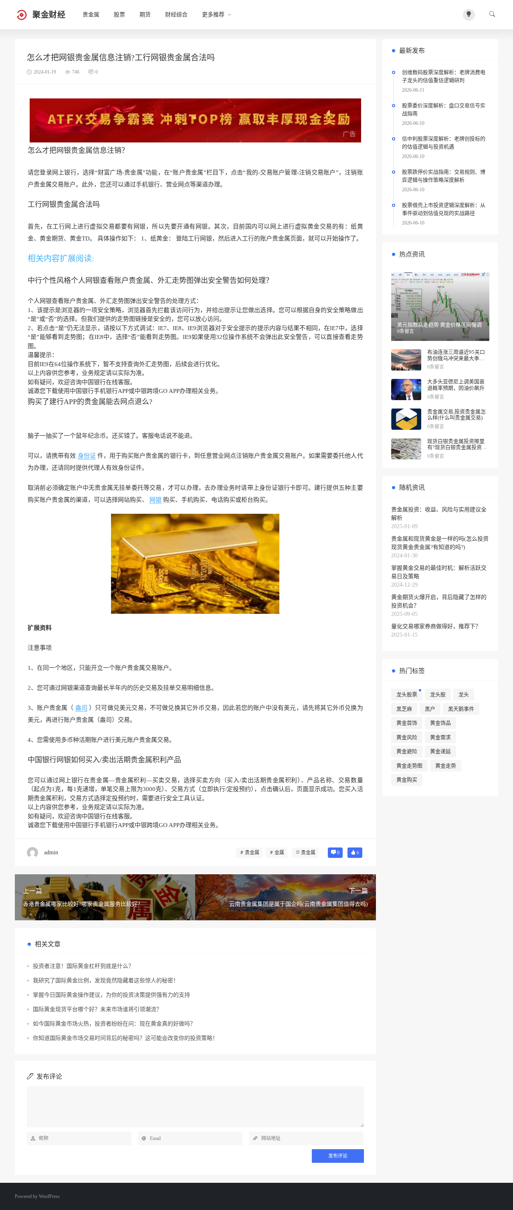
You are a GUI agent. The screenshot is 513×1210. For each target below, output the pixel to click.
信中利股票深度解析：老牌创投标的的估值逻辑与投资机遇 (443, 143)
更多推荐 (213, 15)
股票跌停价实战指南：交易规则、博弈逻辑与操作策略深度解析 (443, 176)
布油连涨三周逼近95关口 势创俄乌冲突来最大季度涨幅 (456, 358)
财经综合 (176, 15)
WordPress (49, 1196)
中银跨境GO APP (157, 391)
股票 (119, 15)
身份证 (87, 456)
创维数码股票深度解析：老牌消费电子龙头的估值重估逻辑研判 (443, 76)
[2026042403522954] (195, 120)
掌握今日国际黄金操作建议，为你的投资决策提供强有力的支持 (111, 995)
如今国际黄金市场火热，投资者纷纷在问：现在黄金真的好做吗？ (114, 1024)
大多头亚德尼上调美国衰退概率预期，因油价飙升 (456, 385)
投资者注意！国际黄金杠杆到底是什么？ (83, 966)
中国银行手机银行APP (99, 391)
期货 (145, 15)
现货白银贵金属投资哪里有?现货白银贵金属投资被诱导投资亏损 (457, 447)
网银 (155, 500)
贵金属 (91, 15)
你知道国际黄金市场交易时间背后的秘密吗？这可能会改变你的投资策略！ (125, 1038)
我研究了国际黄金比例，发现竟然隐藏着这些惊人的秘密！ (106, 981)
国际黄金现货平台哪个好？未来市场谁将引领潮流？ (97, 1009)
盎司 (81, 708)
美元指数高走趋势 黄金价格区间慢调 (439, 325)
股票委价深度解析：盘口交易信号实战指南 (443, 109)
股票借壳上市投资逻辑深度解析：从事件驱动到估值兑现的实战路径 (443, 209)
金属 (279, 852)
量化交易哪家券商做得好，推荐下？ (436, 626)
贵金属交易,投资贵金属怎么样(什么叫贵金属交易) (456, 415)
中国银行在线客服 (106, 382)
